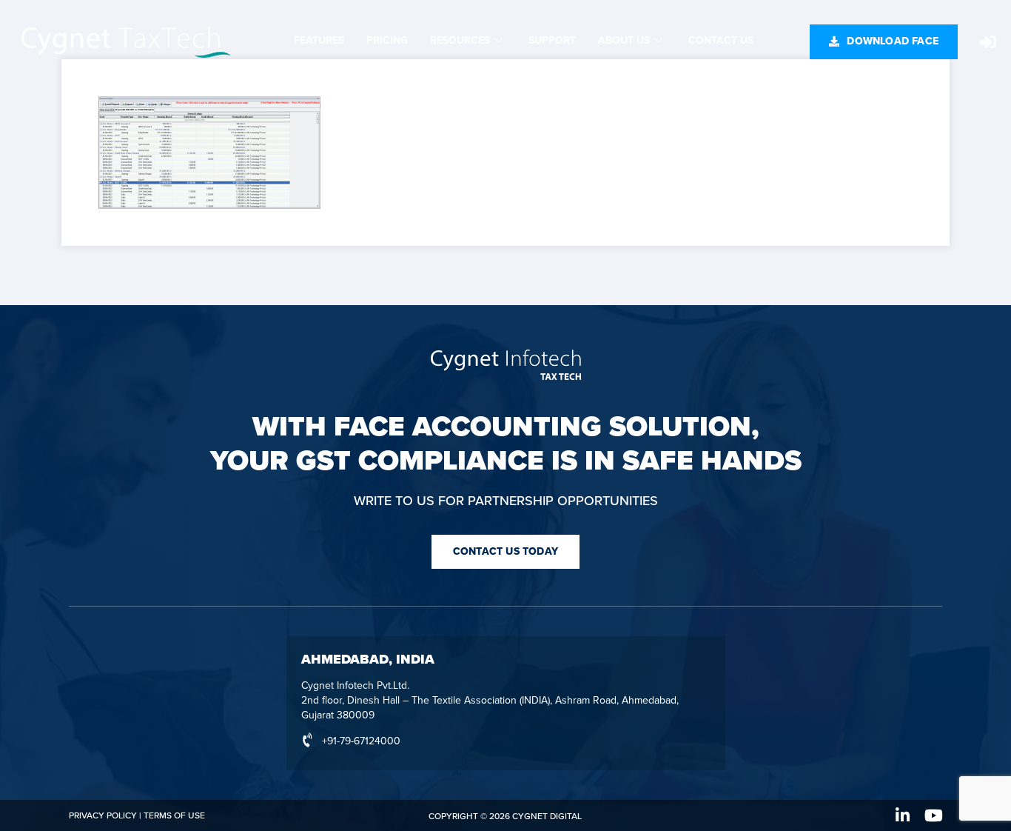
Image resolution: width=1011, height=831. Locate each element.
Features (319, 40)
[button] (884, 41)
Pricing (387, 40)
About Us (624, 40)
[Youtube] (934, 815)
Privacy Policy (103, 815)
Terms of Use (174, 815)
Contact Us (720, 40)
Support (552, 40)
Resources (460, 40)
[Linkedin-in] (903, 815)
